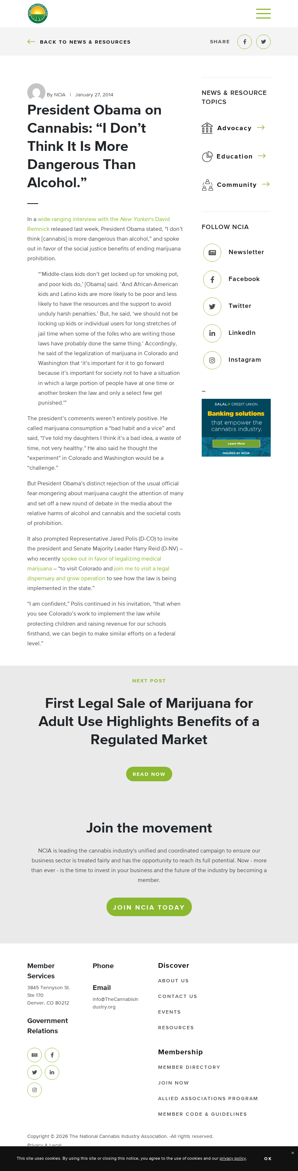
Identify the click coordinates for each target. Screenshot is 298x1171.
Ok (268, 1159)
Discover (173, 965)
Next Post (149, 680)
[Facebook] (212, 279)
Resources (176, 1027)
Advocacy (234, 128)
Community (237, 185)
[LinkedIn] (212, 333)
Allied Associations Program (208, 1098)
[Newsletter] (212, 253)
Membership (180, 1052)
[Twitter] (212, 306)
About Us (173, 980)
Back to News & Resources (85, 42)
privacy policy (233, 1158)
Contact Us (177, 996)
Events (169, 1012)
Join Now (173, 1083)
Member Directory (189, 1067)
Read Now (149, 774)
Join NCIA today (149, 908)
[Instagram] (212, 360)
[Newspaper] (34, 1055)
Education (235, 156)
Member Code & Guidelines (202, 1114)
